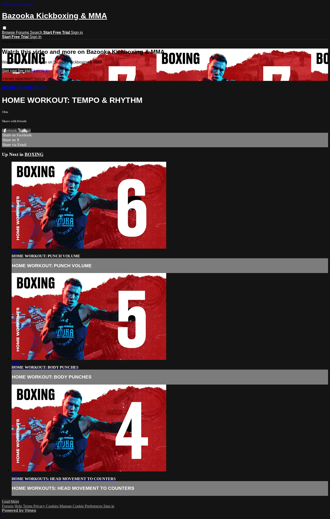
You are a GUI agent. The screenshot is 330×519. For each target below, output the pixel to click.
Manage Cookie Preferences (81, 506)
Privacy (39, 506)
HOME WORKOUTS (24, 87)
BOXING (34, 154)
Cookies (52, 506)
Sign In (35, 37)
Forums (23, 32)
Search (36, 32)
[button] (4, 27)
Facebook (10, 130)
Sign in (77, 32)
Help (18, 506)
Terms (28, 506)
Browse (9, 32)
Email (26, 130)
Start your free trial (16, 70)
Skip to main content (17, 4)
